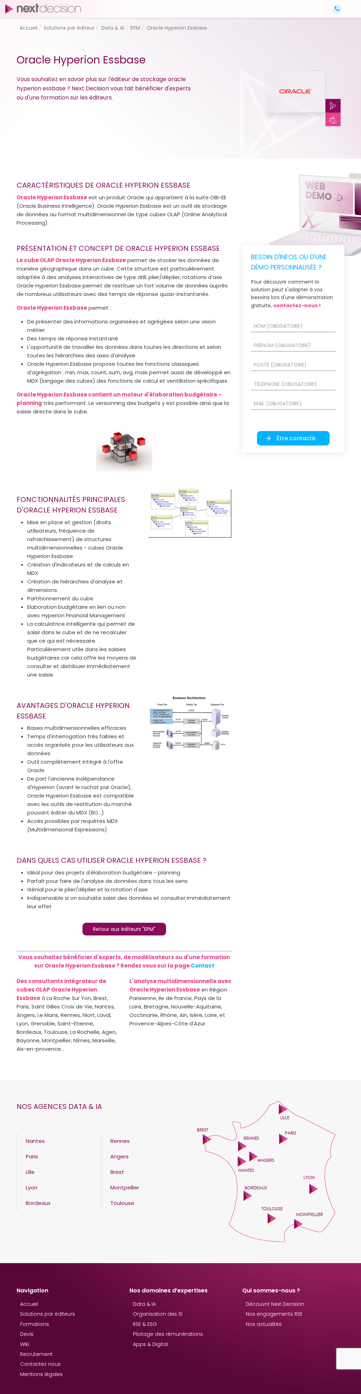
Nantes (35, 1141)
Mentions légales (41, 1374)
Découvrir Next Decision (275, 1304)
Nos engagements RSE (274, 1313)
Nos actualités (264, 1324)
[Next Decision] (43, 8)
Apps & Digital (150, 1344)
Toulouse (122, 1203)
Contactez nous (40, 1364)
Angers (119, 1156)
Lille (30, 1172)
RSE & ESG (145, 1324)
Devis (26, 1334)
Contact (202, 965)
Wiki (24, 1344)
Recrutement (36, 1354)
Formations (34, 1324)
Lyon (31, 1187)
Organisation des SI (157, 1313)
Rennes (120, 1141)
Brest (117, 1172)
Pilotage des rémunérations (168, 1334)
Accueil (29, 1304)
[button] (349, 3)
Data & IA (144, 1304)
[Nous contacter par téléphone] (337, 8)
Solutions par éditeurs (47, 1313)
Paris (32, 1156)
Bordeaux (38, 1203)
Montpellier (124, 1187)
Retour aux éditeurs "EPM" (124, 929)
